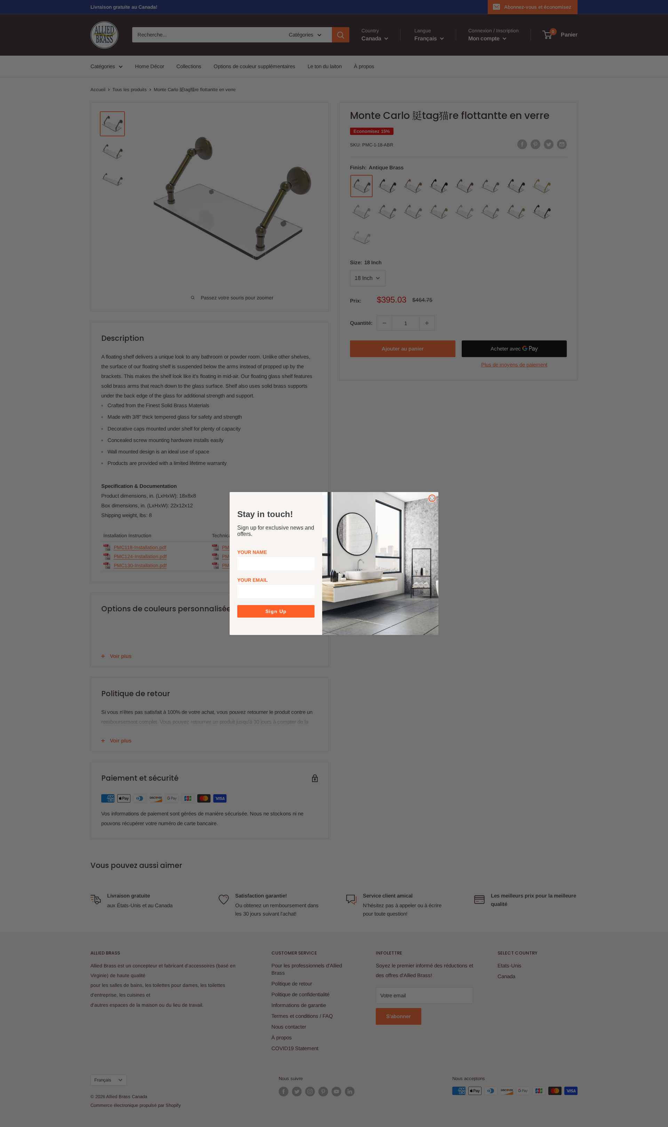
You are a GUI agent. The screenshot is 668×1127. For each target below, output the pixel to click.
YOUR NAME (252, 552)
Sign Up (276, 611)
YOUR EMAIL (252, 580)
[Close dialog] (432, 498)
